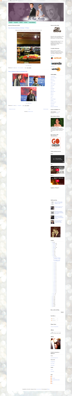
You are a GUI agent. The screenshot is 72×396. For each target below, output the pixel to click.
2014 (52, 300)
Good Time (52, 89)
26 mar (54, 263)
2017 (52, 296)
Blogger (48, 389)
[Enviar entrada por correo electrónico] (25, 67)
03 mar (54, 289)
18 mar (54, 271)
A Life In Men (53, 76)
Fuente (27, 65)
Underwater (52, 105)
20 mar (54, 269)
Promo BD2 (16, 22)
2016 (52, 298)
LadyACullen (52, 365)
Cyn (52, 376)
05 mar (54, 286)
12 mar (54, 278)
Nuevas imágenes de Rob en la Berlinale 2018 (17, 71)
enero (53, 295)
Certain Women (53, 80)
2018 (52, 242)
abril (53, 254)
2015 (52, 299)
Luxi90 (52, 369)
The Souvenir (52, 103)
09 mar (54, 282)
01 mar (54, 292)
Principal (10, 22)
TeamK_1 (30, 65)
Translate (57, 112)
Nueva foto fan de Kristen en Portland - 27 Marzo (18, 28)
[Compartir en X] (28, 67)
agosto (54, 248)
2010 (52, 306)
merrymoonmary (38, 389)
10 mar (54, 281)
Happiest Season (53, 91)
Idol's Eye (52, 94)
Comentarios (54, 320)
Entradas (53, 318)
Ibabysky (30, 103)
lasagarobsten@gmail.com (54, 357)
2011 (52, 304)
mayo (53, 252)
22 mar (54, 267)
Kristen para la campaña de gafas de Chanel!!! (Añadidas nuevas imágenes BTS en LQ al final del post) (59, 212)
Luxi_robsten (52, 363)
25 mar (54, 265)
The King (52, 100)
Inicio (29, 109)
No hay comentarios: (21, 67)
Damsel (52, 86)
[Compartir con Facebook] (29, 67)
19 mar (54, 270)
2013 (52, 302)
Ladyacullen (52, 371)
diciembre (54, 243)
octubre (54, 246)
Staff (52, 383)
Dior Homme (52, 88)
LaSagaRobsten (53, 361)
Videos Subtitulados (32, 22)
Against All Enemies (53, 77)
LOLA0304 (53, 378)
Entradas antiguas (45, 109)
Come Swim (52, 85)
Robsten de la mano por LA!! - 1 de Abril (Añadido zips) (59, 207)
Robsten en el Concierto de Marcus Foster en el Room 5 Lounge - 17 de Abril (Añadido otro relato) (59, 217)
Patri (52, 381)
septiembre (54, 247)
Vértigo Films (53, 66)
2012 (52, 303)
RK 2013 (25, 22)
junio (53, 251)
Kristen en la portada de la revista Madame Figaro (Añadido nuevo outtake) (58, 221)
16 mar (54, 273)
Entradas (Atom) (30, 111)
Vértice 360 (52, 55)
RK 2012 (21, 22)
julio (53, 250)
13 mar (54, 277)
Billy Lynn (52, 79)
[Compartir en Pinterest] (30, 67)
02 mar (54, 290)
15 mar (54, 274)
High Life (52, 92)
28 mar (54, 256)
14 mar (54, 275)
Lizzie (51, 97)
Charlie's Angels (53, 83)
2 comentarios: (19, 105)
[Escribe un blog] (27, 67)
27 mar (54, 262)
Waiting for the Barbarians (54, 106)
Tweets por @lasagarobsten (54, 326)
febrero (54, 293)
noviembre (54, 244)
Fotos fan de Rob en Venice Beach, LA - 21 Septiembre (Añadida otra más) (58, 202)
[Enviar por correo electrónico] (26, 67)
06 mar (54, 285)
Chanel (52, 82)
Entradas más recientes (12, 109)
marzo (54, 255)
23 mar (54, 266)
